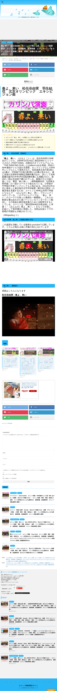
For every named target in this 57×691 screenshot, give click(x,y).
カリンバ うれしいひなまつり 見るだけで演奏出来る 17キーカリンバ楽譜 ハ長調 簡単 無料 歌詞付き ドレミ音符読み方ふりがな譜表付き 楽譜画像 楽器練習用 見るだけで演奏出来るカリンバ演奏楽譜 (32, 550)
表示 (31, 81)
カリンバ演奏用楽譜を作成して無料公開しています (28, 687)
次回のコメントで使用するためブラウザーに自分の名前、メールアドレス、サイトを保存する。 (25, 470)
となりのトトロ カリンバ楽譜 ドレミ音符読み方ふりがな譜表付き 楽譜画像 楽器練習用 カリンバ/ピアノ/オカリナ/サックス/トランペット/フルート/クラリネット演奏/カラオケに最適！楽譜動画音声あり (10, 362)
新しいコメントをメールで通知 (9, 474)
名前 (4, 452)
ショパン (32, 682)
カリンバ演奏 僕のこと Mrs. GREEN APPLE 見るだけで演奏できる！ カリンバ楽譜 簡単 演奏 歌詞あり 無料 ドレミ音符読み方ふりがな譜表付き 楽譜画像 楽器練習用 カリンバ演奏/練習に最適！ (32, 524)
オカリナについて (25, 682)
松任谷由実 (10, 423)
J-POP (10, 682)
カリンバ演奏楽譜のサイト (28, 685)
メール (5, 458)
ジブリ (19, 682)
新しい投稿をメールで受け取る (9, 478)
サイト (4, 464)
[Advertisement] (28, 29)
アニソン (15, 682)
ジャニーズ (44, 682)
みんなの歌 (49, 682)
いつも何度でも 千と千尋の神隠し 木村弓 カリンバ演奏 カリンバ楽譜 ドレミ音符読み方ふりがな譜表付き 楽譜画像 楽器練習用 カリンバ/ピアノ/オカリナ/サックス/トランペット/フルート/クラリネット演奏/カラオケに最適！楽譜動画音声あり (30, 559)
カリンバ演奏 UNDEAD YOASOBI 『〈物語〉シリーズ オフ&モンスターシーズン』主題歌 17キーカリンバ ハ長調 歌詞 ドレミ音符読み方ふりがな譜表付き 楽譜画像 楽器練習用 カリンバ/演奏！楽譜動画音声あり (32, 632)
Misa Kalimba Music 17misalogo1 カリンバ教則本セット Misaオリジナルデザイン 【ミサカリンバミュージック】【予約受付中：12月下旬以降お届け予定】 (29, 384)
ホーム (6, 682)
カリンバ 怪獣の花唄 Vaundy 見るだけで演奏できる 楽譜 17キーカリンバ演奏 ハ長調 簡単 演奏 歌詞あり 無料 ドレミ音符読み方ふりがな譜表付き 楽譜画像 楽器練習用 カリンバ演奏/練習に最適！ (32, 512)
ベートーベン (37, 682)
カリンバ (5, 423)
